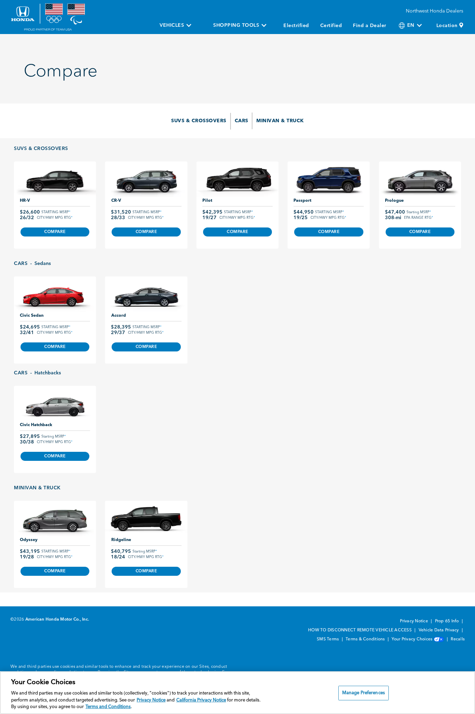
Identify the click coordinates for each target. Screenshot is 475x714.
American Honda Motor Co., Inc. (57, 619)
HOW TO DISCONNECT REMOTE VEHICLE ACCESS (360, 630)
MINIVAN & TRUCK (280, 120)
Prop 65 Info (447, 621)
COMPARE (55, 232)
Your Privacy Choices (412, 639)
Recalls (458, 639)
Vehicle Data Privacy (439, 630)
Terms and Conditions (108, 707)
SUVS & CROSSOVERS (198, 120)
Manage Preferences (363, 693)
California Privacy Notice (201, 700)
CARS (241, 120)
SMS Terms (328, 639)
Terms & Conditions (366, 639)
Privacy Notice (414, 621)
